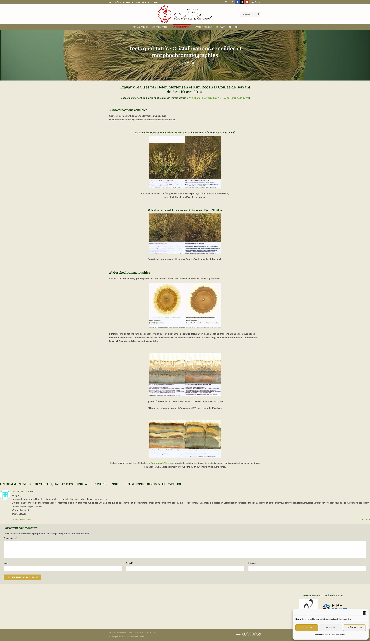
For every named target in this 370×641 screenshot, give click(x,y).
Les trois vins (159, 27)
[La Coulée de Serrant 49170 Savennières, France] (226, 2)
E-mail (129, 563)
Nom (6, 563)
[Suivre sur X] (242, 2)
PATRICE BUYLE (20, 491)
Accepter (306, 627)
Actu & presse (140, 27)
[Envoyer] (257, 14)
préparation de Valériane (161, 462)
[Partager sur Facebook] (177, 63)
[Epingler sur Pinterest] (192, 63)
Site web (252, 563)
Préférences (354, 627)
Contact (220, 27)
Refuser (330, 627)
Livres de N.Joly (203, 27)
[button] (364, 613)
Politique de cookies (323, 634)
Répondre (365, 519)
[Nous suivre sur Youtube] (247, 2)
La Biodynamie (181, 27)
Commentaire (10, 538)
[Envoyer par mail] (187, 63)
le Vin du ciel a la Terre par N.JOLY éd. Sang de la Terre (217, 98)
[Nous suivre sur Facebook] (237, 2)
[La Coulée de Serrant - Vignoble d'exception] (185, 14)
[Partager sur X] (182, 63)
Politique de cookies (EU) (142, 632)
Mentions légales (338, 634)
